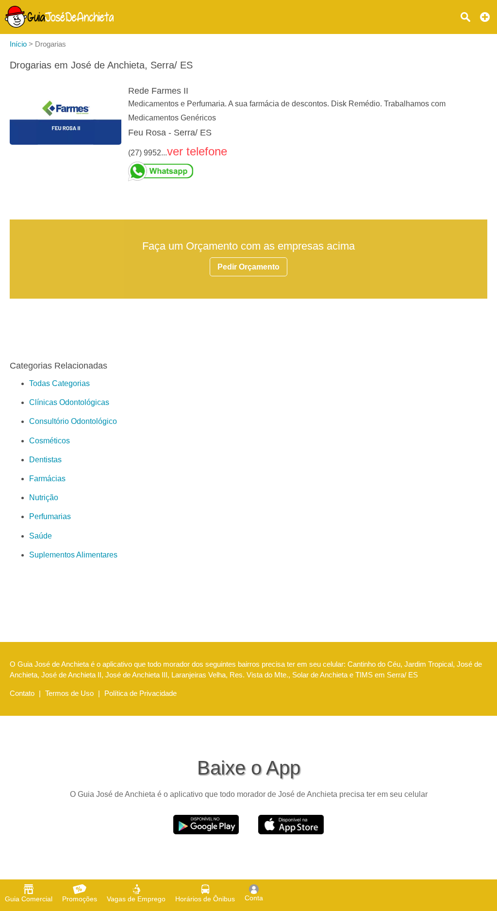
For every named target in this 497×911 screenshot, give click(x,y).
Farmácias (47, 478)
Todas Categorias (59, 383)
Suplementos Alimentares (73, 555)
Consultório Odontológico (73, 421)
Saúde (40, 536)
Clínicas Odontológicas (69, 402)
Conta (254, 898)
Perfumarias (50, 516)
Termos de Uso (69, 693)
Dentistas (45, 460)
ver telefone (197, 151)
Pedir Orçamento (248, 267)
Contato (22, 693)
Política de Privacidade (140, 693)
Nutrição (43, 497)
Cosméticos (49, 441)
